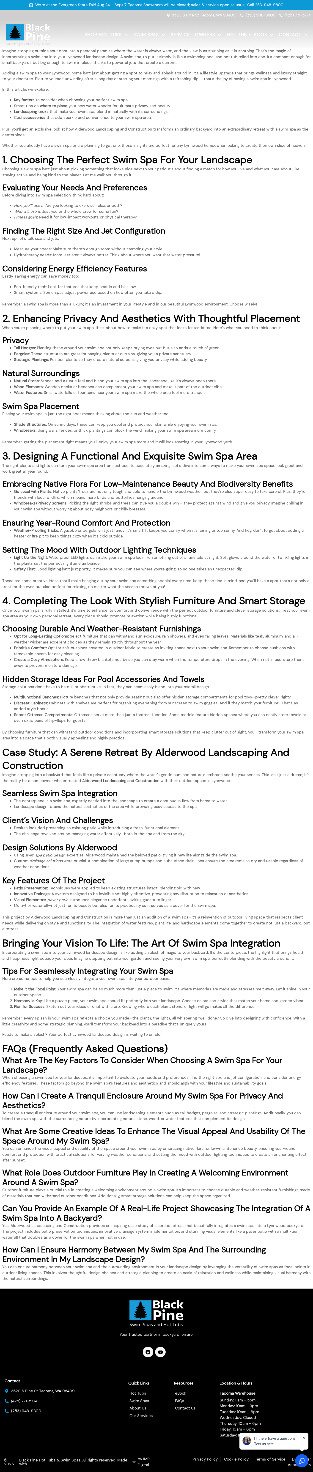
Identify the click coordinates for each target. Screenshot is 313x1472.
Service (180, 35)
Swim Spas (146, 35)
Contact (290, 35)
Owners (205, 35)
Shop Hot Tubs (103, 35)
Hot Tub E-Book (247, 35)
